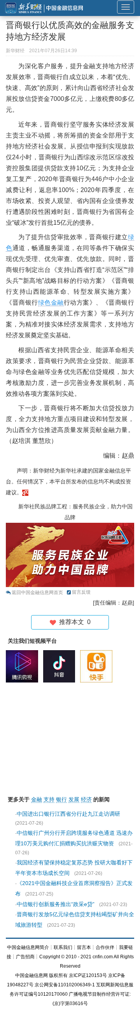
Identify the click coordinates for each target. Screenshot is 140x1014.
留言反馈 (81, 592)
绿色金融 (51, 302)
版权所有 (58, 975)
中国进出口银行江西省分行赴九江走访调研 (68, 814)
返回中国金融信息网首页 (37, 592)
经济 (86, 799)
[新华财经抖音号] (61, 666)
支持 (49, 799)
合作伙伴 (105, 947)
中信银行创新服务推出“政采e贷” (55, 904)
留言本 (84, 947)
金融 (36, 799)
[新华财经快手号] (98, 666)
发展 (73, 799)
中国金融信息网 (31, 975)
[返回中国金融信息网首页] (25, 492)
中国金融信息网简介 (28, 947)
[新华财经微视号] (24, 666)
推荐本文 (73, 622)
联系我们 (63, 947)
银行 (61, 799)
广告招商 (25, 956)
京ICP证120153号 (88, 975)
